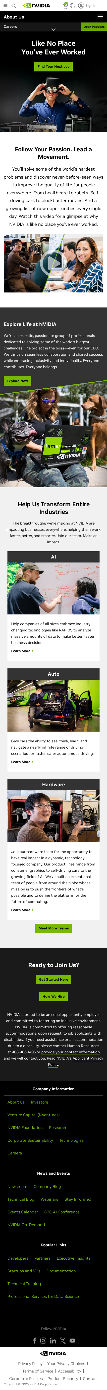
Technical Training (24, 1283)
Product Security (63, 1378)
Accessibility (69, 1371)
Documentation (61, 1270)
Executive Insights (74, 1258)
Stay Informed (77, 1199)
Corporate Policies (26, 1378)
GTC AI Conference (62, 1211)
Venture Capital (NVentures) (33, 1114)
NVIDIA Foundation (25, 1127)
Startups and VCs (23, 1270)
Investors (39, 1102)
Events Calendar (22, 1211)
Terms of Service (37, 1371)
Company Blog (47, 1186)
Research (57, 1127)
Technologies (71, 1140)
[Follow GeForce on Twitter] (63, 1341)
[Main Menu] (5, 5)
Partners (43, 1258)
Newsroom (17, 1186)
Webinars (49, 1199)
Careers (14, 1152)
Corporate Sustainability (30, 1140)
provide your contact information (70, 1052)
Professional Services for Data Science (43, 1296)
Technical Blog (20, 1199)
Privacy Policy (30, 1363)
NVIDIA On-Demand (26, 1224)
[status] (66, 6)
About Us (16, 1102)
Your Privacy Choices (66, 1363)
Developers (17, 1258)
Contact (90, 1378)
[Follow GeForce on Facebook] (35, 1341)
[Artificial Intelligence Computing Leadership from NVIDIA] (37, 5)
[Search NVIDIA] (14, 4)
